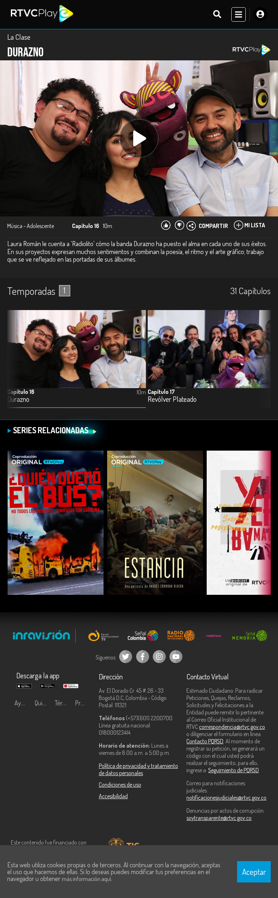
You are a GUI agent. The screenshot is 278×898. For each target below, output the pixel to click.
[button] (261, 364)
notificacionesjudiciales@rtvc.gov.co (226, 797)
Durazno (18, 399)
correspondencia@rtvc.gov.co (232, 726)
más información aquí (86, 878)
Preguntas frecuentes (83, 703)
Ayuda (22, 703)
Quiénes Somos (43, 703)
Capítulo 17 (161, 391)
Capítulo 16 (20, 391)
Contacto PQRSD (204, 741)
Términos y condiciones (63, 703)
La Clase (18, 37)
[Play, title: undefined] (139, 138)
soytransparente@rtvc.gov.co (219, 817)
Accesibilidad (113, 796)
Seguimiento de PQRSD (233, 770)
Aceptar (254, 872)
